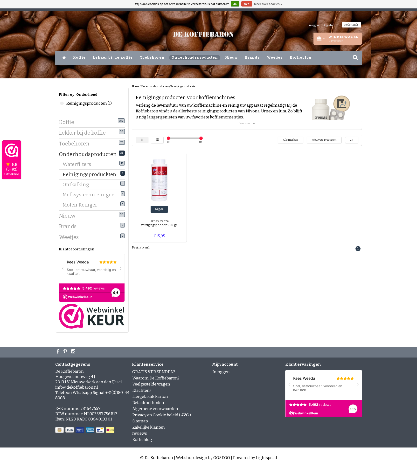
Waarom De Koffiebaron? (156, 378)
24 (351, 139)
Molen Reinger (82, 205)
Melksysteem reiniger (90, 195)
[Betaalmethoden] (85, 430)
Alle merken (290, 139)
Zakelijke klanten (148, 427)
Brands (252, 57)
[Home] (64, 57)
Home (135, 86)
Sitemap (140, 421)
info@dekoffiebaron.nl (76, 387)
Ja (235, 4)
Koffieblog (301, 57)
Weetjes (275, 57)
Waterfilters (79, 164)
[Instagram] (73, 352)
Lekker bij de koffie (113, 57)
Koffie (79, 57)
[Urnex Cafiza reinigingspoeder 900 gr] (159, 180)
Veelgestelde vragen (151, 384)
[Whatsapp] (65, 352)
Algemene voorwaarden (155, 408)
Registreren (330, 25)
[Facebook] (58, 352)
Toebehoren (152, 57)
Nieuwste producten (324, 139)
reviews (139, 433)
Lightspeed (266, 457)
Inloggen (313, 25)
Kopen (159, 209)
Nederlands (351, 24)
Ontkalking (78, 184)
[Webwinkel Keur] (92, 315)
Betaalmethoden (148, 402)
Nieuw (231, 57)
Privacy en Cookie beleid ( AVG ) (161, 415)
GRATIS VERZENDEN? (153, 371)
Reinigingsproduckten (91, 174)
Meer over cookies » (268, 4)
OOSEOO (221, 457)
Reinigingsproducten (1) (62, 103)
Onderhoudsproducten (195, 57)
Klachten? (141, 390)
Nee (247, 4)
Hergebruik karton (150, 396)
